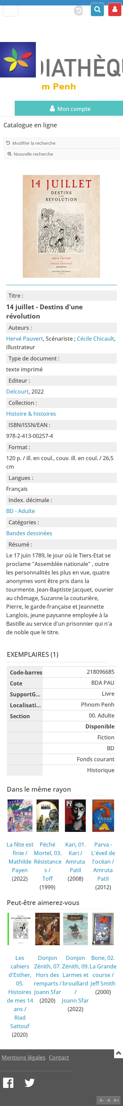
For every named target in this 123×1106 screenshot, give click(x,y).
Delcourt (17, 391)
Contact (59, 1057)
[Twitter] (30, 1083)
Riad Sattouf (19, 1022)
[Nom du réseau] (20, 60)
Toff (47, 878)
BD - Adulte (20, 511)
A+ (116, 1100)
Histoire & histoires (31, 413)
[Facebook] (8, 1083)
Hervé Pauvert (24, 338)
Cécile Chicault (95, 338)
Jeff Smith (103, 983)
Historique (75, 9)
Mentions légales (23, 1057)
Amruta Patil (75, 866)
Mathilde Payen (20, 866)
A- (101, 1100)
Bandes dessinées (29, 533)
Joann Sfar (47, 992)
